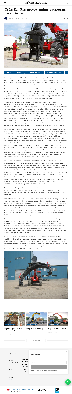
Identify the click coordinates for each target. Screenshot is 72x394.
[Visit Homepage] (36, 2)
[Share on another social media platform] (66, 72)
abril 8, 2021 (25, 18)
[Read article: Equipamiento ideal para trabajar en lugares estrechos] (14, 319)
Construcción (10, 324)
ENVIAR (48, 367)
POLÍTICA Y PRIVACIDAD (42, 390)
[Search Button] (67, 2)
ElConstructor (14, 18)
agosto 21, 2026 (9, 334)
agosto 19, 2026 (53, 332)
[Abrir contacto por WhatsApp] (68, 382)
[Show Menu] (5, 2)
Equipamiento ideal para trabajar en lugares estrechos (13, 330)
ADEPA (10, 379)
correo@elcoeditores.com (27, 389)
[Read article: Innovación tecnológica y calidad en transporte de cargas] (36, 319)
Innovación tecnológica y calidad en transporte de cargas (35, 330)
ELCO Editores (13, 389)
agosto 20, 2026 (31, 334)
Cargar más (36, 340)
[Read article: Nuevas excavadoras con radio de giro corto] (58, 319)
